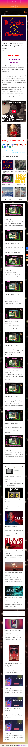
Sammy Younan (6, 50)
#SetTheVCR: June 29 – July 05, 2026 (13, 423)
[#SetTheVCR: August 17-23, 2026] (14, 236)
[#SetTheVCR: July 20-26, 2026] (14, 338)
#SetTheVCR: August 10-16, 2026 (12, 268)
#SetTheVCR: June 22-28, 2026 (11, 449)
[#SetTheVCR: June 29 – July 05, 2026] (14, 416)
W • (18, 141)
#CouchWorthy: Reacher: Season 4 (12, 526)
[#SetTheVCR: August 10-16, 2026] (14, 261)
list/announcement (5, 96)
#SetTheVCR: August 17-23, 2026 (12, 243)
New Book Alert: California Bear (11, 686)
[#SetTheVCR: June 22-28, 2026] (14, 441)
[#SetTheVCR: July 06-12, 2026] (14, 389)
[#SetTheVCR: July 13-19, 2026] (14, 363)
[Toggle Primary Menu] (25, 12)
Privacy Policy (12, 6)
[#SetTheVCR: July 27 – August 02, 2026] (14, 314)
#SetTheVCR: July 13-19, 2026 (11, 370)
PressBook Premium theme (22, 745)
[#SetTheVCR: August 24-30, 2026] (14, 210)
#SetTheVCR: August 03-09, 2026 (12, 294)
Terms (17, 6)
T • (21, 141)
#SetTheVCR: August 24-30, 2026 (12, 218)
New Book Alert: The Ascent (11, 732)
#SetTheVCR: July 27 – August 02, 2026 (13, 321)
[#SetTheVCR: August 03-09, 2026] (14, 287)
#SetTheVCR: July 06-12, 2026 (11, 396)
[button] (3, 145)
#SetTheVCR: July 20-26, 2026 (11, 345)
